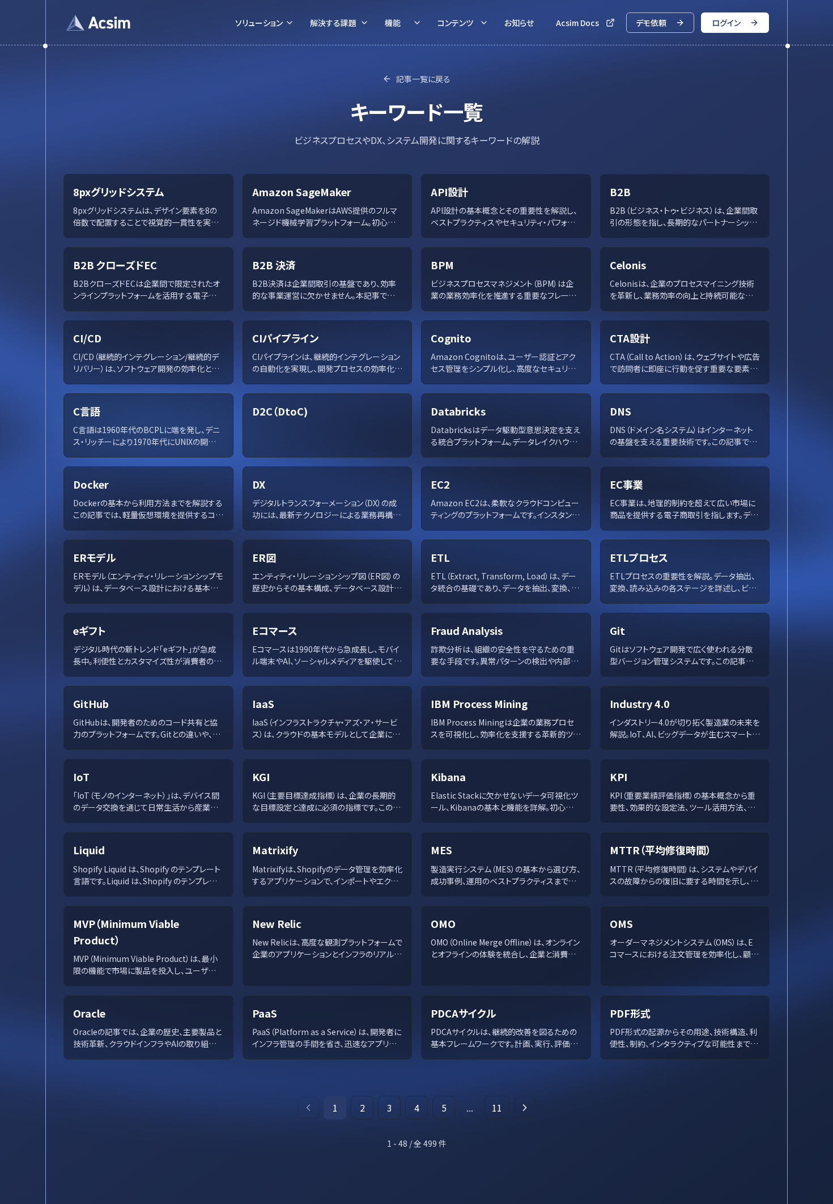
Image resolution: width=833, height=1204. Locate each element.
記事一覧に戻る (423, 78)
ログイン (726, 22)
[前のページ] (308, 1107)
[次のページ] (525, 1107)
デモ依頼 (651, 22)
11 (497, 1107)
